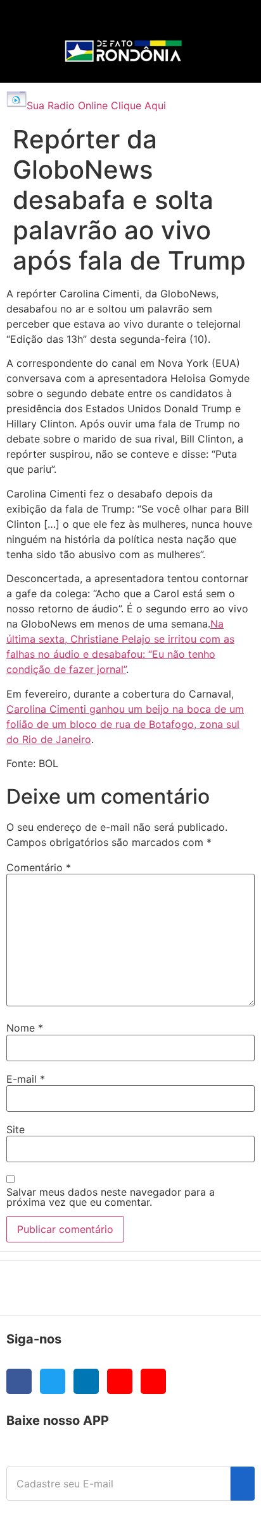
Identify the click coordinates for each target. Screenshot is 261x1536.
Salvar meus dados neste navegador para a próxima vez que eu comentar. (110, 1197)
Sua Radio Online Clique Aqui (96, 105)
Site (15, 1129)
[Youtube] (119, 1381)
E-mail (25, 1079)
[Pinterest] (153, 1381)
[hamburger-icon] (224, 22)
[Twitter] (52, 1381)
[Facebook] (19, 1381)
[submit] (243, 1484)
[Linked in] (86, 1381)
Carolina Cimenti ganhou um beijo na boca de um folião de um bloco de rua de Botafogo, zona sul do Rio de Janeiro (125, 724)
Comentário (38, 867)
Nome (24, 1028)
